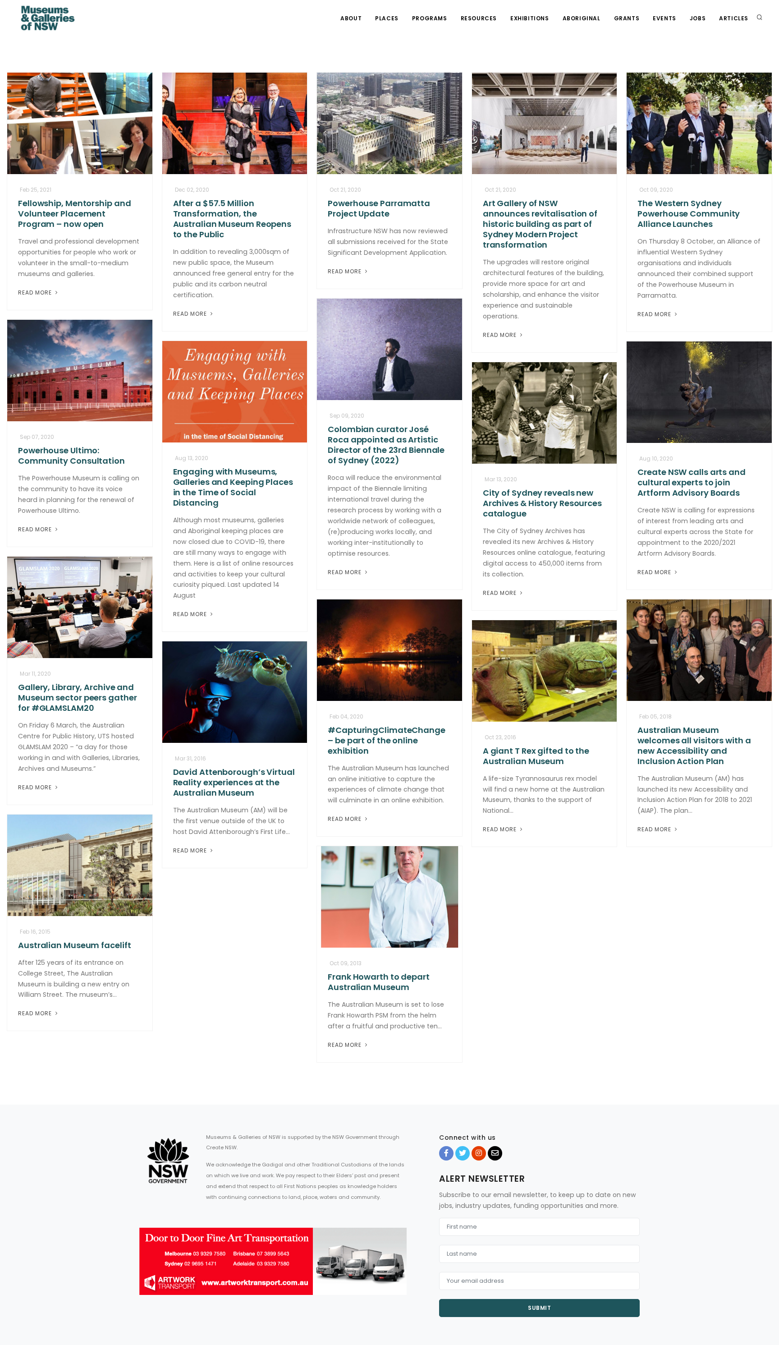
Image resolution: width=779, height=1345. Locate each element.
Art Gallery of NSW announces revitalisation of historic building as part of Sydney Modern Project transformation (540, 224)
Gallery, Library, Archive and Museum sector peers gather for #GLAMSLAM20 (77, 698)
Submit (539, 1308)
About (351, 18)
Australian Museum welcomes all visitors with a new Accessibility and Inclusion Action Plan (694, 745)
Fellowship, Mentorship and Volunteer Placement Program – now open (74, 214)
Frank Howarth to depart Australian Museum (379, 982)
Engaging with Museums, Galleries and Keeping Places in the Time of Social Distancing (233, 487)
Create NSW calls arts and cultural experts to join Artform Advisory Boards (691, 482)
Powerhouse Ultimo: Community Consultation (71, 455)
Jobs (698, 18)
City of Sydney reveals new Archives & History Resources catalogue (542, 503)
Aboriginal (581, 18)
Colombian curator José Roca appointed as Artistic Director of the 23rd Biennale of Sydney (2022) (386, 445)
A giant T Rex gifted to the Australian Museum (536, 756)
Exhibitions (529, 18)
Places (387, 18)
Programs (429, 18)
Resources (479, 18)
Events (664, 18)
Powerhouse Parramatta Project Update (379, 208)
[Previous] (148, 1269)
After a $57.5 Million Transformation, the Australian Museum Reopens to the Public (232, 219)
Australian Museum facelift (74, 945)
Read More (36, 292)
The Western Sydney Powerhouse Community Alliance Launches (688, 214)
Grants (627, 18)
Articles (733, 18)
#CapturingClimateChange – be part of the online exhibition (386, 740)
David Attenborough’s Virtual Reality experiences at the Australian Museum (234, 782)
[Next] (398, 1269)
